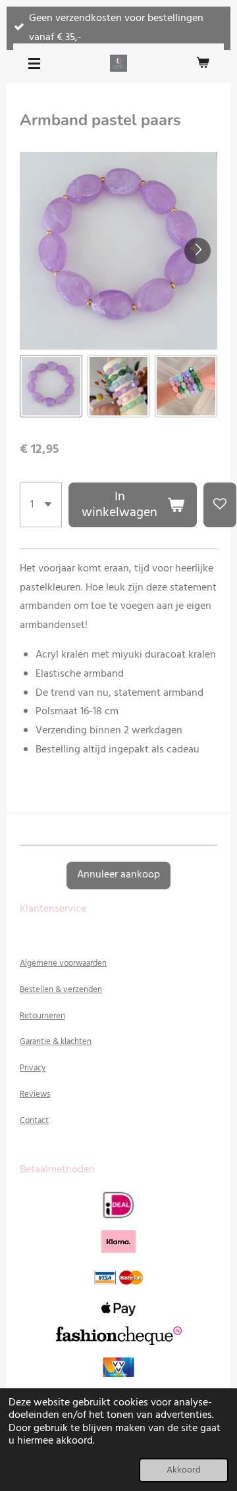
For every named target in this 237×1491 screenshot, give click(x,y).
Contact (34, 1121)
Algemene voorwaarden (63, 963)
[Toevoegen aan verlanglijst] (219, 505)
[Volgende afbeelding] (197, 251)
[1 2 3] (41, 505)
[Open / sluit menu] (34, 63)
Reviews (35, 1094)
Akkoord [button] (184, 1470)
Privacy (32, 1068)
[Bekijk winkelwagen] (202, 63)
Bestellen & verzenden (61, 990)
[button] (51, 386)
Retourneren (42, 1016)
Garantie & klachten (56, 1042)
